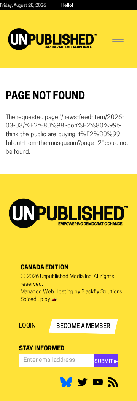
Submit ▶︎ (106, 361)
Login (27, 326)
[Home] (52, 39)
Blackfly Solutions (101, 292)
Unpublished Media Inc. (66, 277)
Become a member (83, 326)
